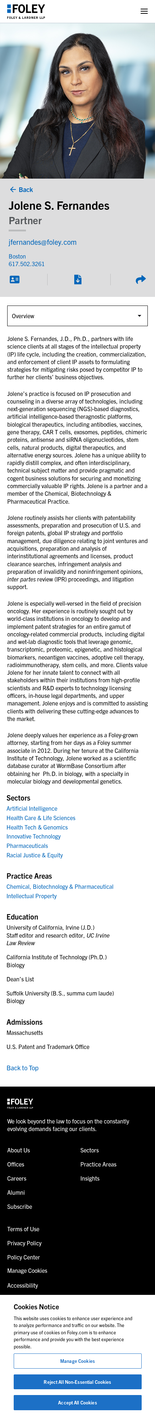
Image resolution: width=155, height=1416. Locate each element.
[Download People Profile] (77, 279)
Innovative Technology (33, 836)
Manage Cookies (77, 1361)
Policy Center (23, 1257)
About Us (18, 1149)
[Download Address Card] (14, 279)
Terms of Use (23, 1228)
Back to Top (22, 1067)
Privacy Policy (24, 1242)
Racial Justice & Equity (34, 854)
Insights (89, 1178)
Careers (16, 1178)
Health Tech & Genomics (37, 827)
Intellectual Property (31, 895)
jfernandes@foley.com (43, 241)
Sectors (89, 1149)
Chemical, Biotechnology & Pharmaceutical (60, 886)
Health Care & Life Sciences (40, 817)
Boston (17, 256)
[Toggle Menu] (144, 11)
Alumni (16, 1192)
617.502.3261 (27, 263)
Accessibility (22, 1285)
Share (140, 279)
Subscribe (19, 1206)
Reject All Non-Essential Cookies (77, 1382)
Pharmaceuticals (27, 845)
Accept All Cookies (77, 1402)
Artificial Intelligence (31, 808)
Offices (15, 1164)
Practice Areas (98, 1164)
